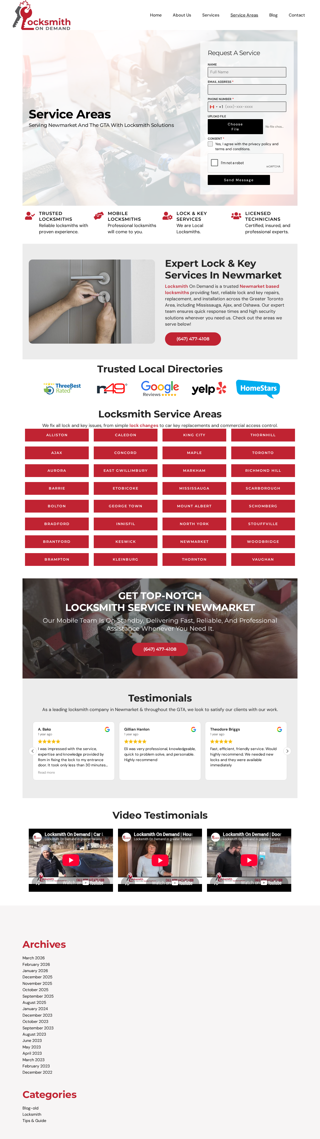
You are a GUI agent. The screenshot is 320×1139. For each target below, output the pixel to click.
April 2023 (32, 1053)
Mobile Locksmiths (124, 216)
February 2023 (36, 1066)
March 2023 (33, 1059)
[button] (287, 751)
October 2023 (35, 1021)
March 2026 (33, 958)
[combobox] (216, 107)
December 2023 (37, 1015)
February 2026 (36, 964)
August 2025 (34, 1002)
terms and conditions (232, 149)
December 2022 (37, 1072)
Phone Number (221, 99)
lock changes (144, 425)
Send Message (239, 180)
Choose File (235, 126)
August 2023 (34, 1034)
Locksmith (176, 286)
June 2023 (32, 1040)
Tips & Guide (34, 1120)
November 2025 (37, 983)
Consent (216, 139)
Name (212, 65)
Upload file (217, 116)
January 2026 (35, 970)
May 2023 (31, 1047)
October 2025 (35, 989)
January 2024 (35, 1008)
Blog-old (30, 1108)
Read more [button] (46, 772)
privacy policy (259, 144)
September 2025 (38, 996)
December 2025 (37, 977)
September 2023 (38, 1028)
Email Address (221, 82)
